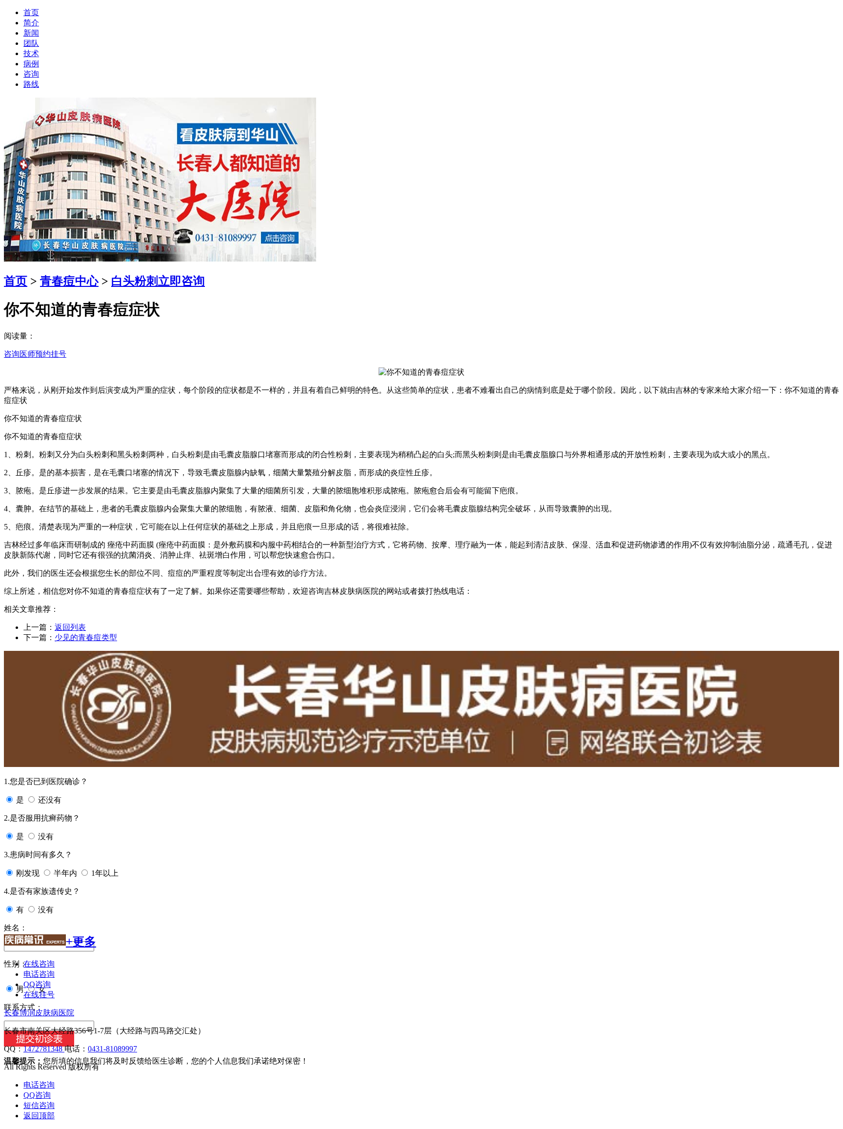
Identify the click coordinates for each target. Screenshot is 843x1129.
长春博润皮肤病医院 (39, 1012)
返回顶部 (39, 1115)
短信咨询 (39, 1105)
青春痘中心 (69, 281)
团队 (31, 43)
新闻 (31, 33)
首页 (31, 12)
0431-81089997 (112, 1049)
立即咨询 (181, 281)
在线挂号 (39, 994)
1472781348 (43, 1049)
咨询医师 (19, 354)
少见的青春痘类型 (86, 637)
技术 (31, 53)
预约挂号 (50, 354)
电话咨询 (39, 974)
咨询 (31, 74)
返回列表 (70, 627)
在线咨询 (39, 964)
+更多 (81, 941)
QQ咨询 (37, 984)
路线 (31, 84)
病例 (31, 64)
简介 (31, 23)
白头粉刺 (134, 281)
